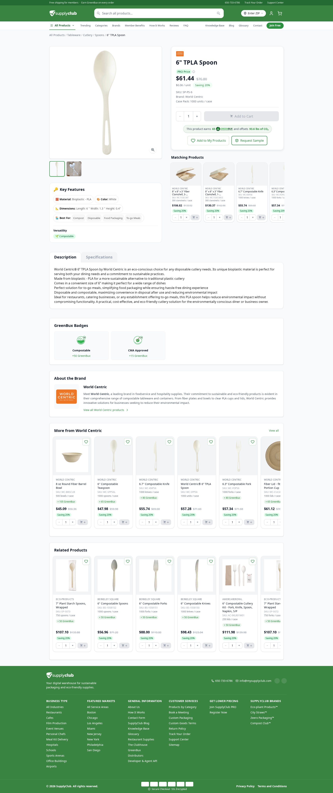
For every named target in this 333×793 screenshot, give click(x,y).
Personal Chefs (56, 734)
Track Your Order (254, 2)
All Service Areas (97, 707)
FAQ (185, 25)
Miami (91, 728)
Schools (51, 750)
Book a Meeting (179, 712)
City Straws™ (259, 712)
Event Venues (55, 728)
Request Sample (252, 140)
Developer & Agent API (142, 761)
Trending (85, 25)
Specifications (99, 257)
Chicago (92, 718)
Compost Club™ (261, 723)
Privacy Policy (245, 786)
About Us (134, 707)
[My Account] (271, 13)
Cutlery (87, 35)
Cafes (49, 718)
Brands (116, 25)
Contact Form (136, 718)
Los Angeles (95, 723)
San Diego (93, 750)
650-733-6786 (232, 2)
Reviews (174, 25)
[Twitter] (284, 681)
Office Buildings (56, 761)
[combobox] (159, 13)
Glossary (244, 25)
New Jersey (94, 734)
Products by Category (182, 707)
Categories (101, 25)
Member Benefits (135, 25)
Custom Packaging (181, 718)
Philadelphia (95, 745)
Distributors (135, 755)
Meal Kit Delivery (57, 739)
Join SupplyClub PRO (223, 707)
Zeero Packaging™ (262, 718)
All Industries (55, 707)
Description (65, 257)
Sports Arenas (55, 755)
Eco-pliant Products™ (264, 707)
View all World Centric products (103, 410)
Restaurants (54, 712)
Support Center (275, 2)
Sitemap (174, 745)
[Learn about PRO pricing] (193, 71)
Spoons (99, 35)
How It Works (157, 25)
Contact (257, 25)
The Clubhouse (137, 745)
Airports (51, 766)
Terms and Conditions (272, 786)
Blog (231, 25)
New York (93, 739)
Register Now (218, 712)
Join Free (275, 25)
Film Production (56, 723)
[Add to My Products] (86, 441)
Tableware (74, 35)
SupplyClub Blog (138, 723)
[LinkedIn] (277, 681)
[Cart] (280, 13)
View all (274, 430)
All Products (62, 25)
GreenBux (134, 750)
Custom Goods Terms (182, 723)
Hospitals (52, 745)
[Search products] (219, 13)
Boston (91, 712)
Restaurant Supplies (141, 739)
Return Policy (177, 728)
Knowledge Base (214, 25)
